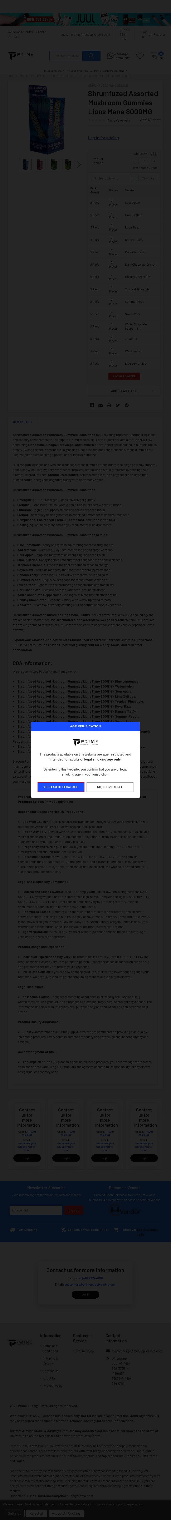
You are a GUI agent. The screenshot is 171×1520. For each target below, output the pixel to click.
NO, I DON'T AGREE (110, 787)
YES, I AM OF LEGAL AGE (61, 787)
